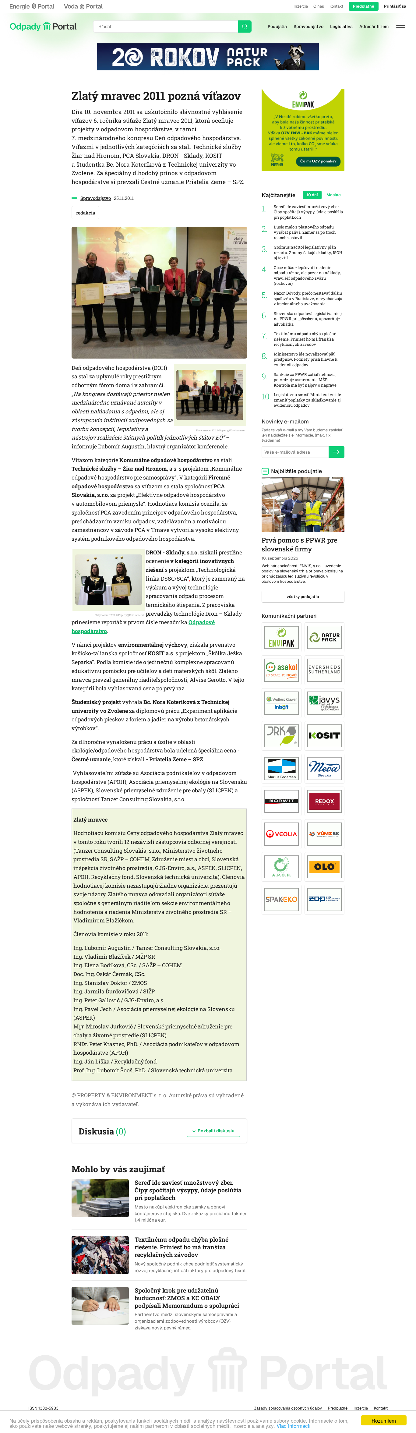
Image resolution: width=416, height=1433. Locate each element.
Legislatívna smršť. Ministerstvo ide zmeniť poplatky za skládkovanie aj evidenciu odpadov (307, 400)
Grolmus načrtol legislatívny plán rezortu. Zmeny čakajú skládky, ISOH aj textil (308, 252)
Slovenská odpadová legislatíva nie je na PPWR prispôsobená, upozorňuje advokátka (309, 319)
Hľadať (245, 26)
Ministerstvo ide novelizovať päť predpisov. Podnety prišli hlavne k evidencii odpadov (305, 359)
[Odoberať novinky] (336, 452)
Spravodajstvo (308, 26)
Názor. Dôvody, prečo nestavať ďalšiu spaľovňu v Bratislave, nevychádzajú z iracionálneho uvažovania (308, 298)
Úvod (43, 26)
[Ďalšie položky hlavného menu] (400, 26)
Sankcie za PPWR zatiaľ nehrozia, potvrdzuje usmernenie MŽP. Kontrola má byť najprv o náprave (305, 380)
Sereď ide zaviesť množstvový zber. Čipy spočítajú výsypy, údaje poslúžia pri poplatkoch (308, 212)
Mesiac (333, 194)
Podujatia (277, 26)
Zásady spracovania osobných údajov (288, 1408)
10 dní (312, 194)
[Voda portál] (83, 6)
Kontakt (336, 6)
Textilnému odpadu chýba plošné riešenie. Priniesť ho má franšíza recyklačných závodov (305, 339)
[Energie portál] (32, 6)
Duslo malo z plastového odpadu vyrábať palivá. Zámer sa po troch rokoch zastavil (305, 232)
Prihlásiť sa (395, 6)
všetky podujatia (303, 596)
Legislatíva (341, 26)
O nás (318, 6)
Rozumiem (384, 1420)
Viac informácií (294, 1425)
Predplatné (363, 6)
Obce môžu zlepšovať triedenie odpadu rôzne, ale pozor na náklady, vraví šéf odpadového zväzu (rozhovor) (307, 275)
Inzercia (301, 6)
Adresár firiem (374, 26)
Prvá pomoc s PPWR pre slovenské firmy (299, 544)
